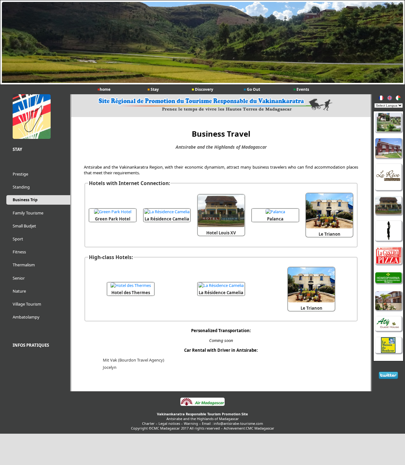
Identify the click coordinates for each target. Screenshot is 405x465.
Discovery (202, 89)
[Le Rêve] (388, 177)
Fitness (19, 252)
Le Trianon (329, 234)
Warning (191, 423)
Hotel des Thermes (130, 292)
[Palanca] (275, 211)
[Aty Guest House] (388, 324)
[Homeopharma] (388, 278)
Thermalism (24, 265)
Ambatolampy (26, 317)
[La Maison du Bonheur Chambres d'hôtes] (388, 345)
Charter (148, 423)
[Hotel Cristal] (388, 148)
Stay (153, 89)
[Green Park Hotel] (112, 211)
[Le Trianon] (329, 227)
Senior (19, 278)
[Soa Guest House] (388, 231)
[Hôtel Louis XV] (388, 206)
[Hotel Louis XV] (221, 225)
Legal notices (169, 423)
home (103, 89)
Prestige (20, 174)
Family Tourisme (28, 213)
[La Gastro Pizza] (388, 256)
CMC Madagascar (260, 428)
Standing (21, 187)
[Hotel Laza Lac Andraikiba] (388, 301)
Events (301, 89)
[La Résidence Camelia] (167, 211)
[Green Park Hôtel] (388, 123)
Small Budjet (24, 226)
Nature (19, 291)
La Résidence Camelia (167, 219)
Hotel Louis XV (221, 233)
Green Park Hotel (112, 219)
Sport (18, 239)
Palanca (275, 219)
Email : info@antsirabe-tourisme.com (232, 423)
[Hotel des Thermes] (130, 285)
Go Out (252, 89)
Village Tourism (27, 304)
